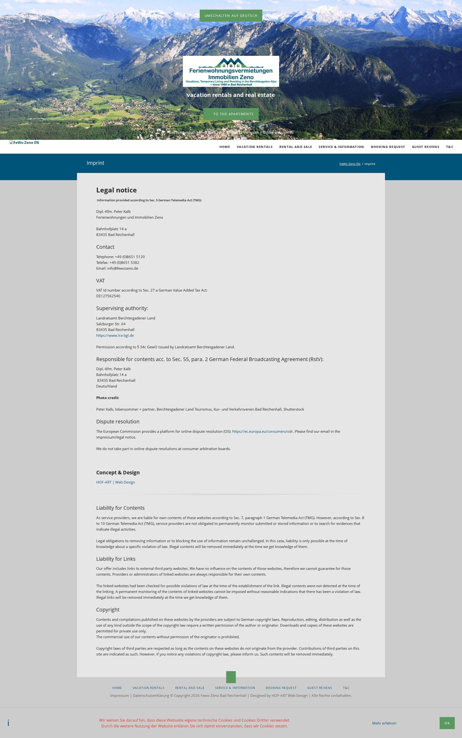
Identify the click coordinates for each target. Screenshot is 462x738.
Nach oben (231, 677)
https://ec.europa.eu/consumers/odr (262, 431)
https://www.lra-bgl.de (115, 335)
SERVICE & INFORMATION (235, 688)
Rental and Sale (190, 688)
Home (117, 688)
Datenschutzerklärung (151, 695)
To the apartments (233, 114)
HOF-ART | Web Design (115, 482)
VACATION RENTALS (149, 688)
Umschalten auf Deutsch (231, 15)
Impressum (119, 695)
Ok (447, 723)
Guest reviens (320, 688)
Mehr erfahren (384, 723)
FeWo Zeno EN (350, 164)
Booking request (281, 688)
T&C (346, 688)
